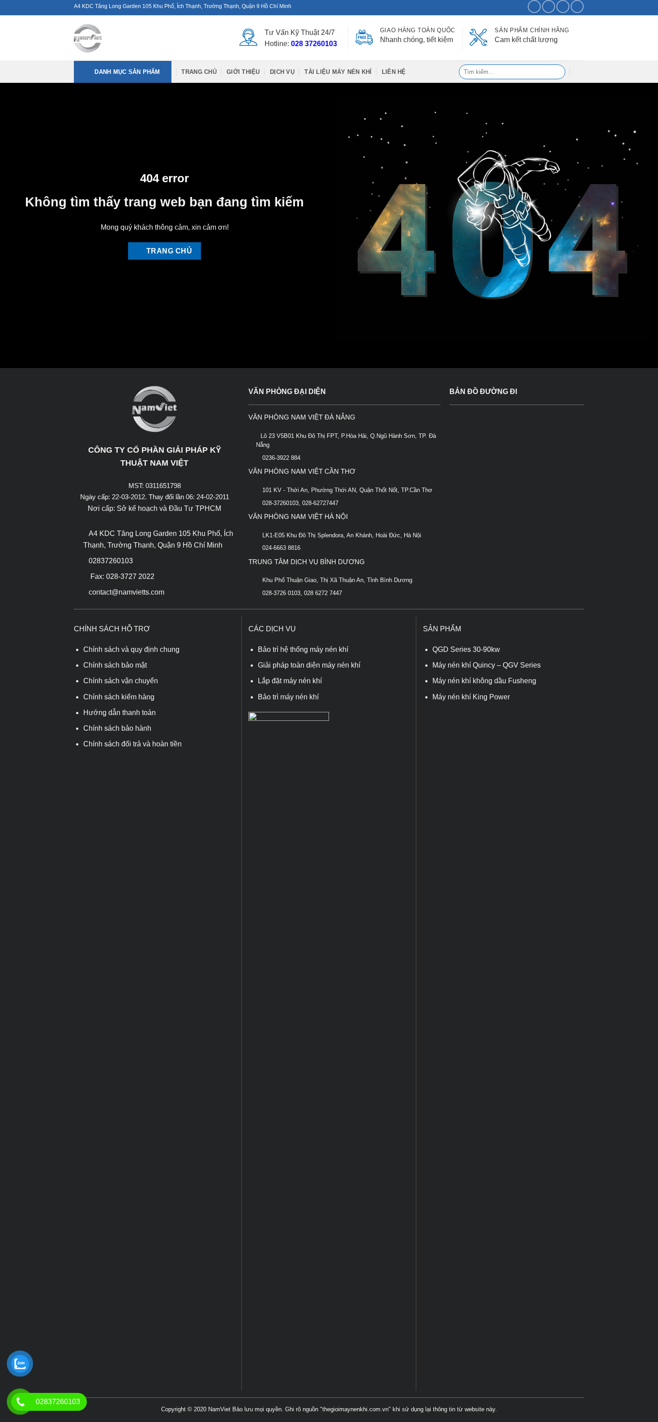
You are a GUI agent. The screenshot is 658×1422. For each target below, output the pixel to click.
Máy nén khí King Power (471, 697)
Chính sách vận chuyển (120, 681)
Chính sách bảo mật (115, 665)
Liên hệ (394, 72)
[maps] (516, 490)
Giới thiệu (243, 72)
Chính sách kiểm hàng (118, 697)
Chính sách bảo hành (117, 728)
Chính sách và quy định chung (131, 649)
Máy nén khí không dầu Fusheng (484, 681)
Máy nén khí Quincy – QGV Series (486, 665)
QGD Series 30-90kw (466, 649)
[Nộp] (556, 72)
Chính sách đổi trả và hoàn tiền (132, 744)
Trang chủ (198, 72)
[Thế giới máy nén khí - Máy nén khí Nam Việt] (88, 38)
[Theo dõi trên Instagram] (548, 6)
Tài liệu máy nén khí (338, 72)
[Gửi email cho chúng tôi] (577, 6)
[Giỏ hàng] (579, 71)
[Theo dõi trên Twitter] (562, 6)
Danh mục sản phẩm (123, 72)
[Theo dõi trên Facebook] (534, 6)
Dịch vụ (282, 72)
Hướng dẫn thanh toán (119, 712)
